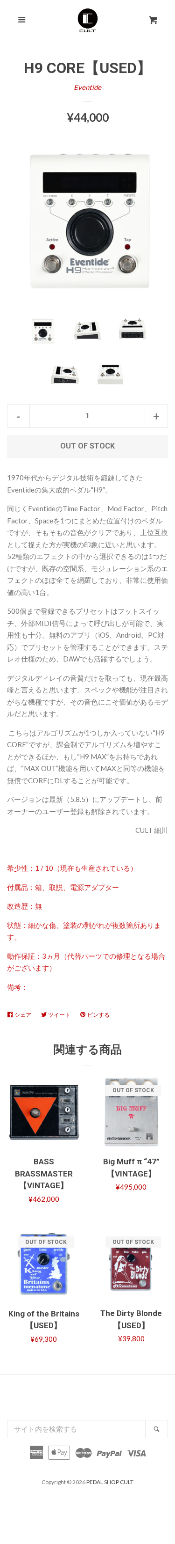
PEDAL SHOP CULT (109, 1481)
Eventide (87, 87)
